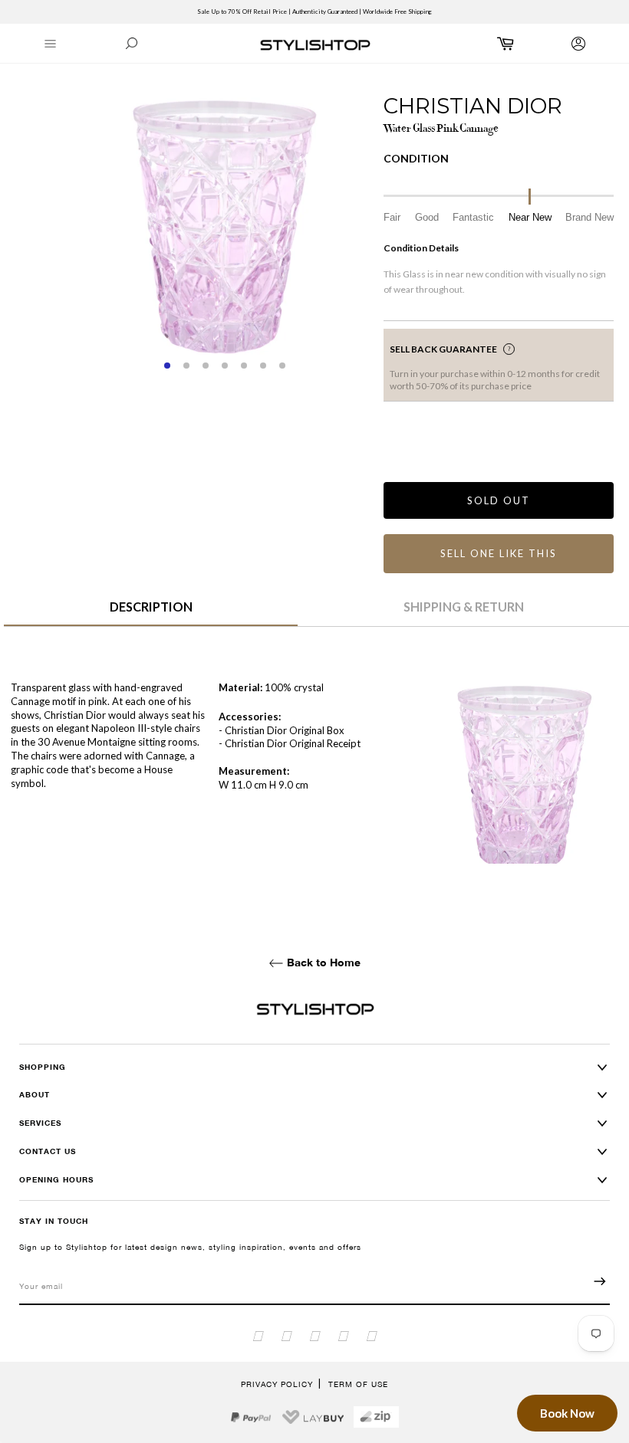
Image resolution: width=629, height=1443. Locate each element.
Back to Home (322, 962)
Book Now (567, 1413)
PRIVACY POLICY (277, 1384)
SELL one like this (498, 553)
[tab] (151, 612)
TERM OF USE (358, 1384)
